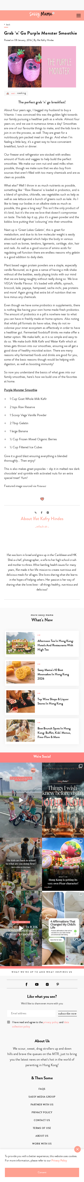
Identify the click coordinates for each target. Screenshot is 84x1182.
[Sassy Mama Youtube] (37, 984)
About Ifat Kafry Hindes (42, 518)
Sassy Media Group (42, 1096)
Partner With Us (42, 1104)
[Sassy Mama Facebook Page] (26, 984)
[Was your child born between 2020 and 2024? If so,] (21, 928)
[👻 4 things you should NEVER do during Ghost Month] (63, 800)
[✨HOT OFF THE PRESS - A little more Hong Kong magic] (63, 864)
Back (8, 24)
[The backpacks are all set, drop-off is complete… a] (21, 864)
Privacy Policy (42, 1112)
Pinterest (41, 486)
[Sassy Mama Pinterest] (58, 984)
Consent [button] (42, 1172)
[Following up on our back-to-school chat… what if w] (63, 928)
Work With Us (42, 1143)
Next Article (69, 14)
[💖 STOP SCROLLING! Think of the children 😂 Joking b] (21, 800)
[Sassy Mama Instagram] (47, 984)
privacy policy (51, 1022)
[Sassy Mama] (42, 14)
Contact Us (42, 1120)
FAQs (42, 1089)
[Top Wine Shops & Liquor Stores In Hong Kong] (41, 712)
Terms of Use (42, 1128)
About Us (41, 1135)
